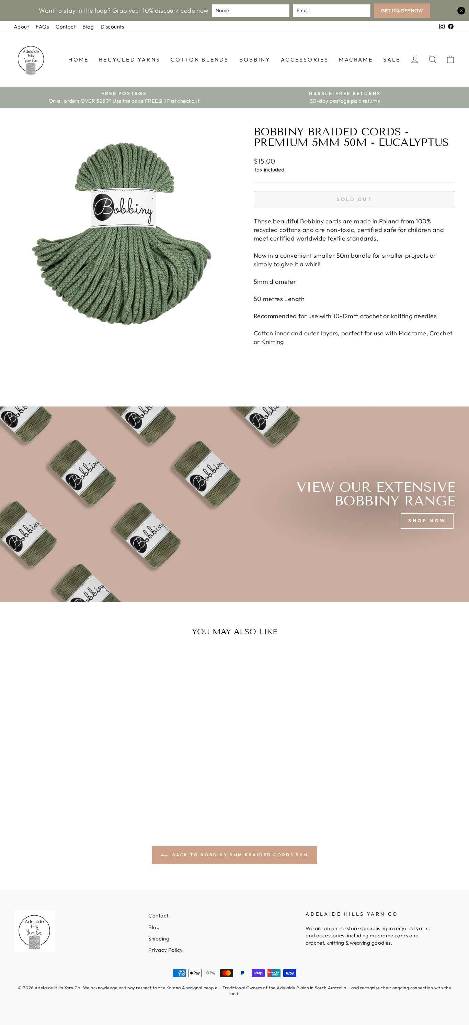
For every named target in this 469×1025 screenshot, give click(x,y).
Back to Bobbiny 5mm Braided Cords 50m (239, 854)
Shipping (158, 938)
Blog (88, 26)
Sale (392, 59)
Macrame (356, 59)
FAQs (42, 26)
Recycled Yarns (129, 59)
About (21, 26)
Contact (66, 26)
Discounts (112, 26)
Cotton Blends (200, 59)
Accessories (305, 59)
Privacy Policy (165, 950)
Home (78, 59)
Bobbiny (255, 59)
